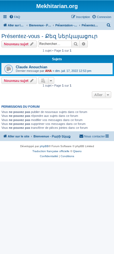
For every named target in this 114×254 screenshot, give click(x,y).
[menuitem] (14, 17)
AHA (48, 70)
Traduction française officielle (50, 151)
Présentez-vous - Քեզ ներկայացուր (49, 36)
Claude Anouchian (31, 67)
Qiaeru (77, 151)
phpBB (44, 146)
